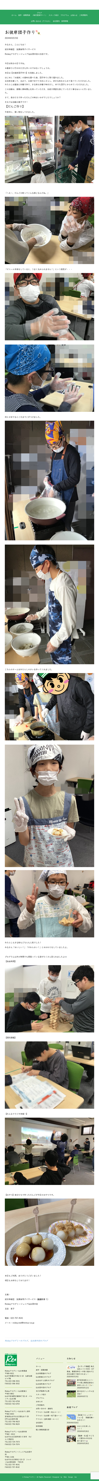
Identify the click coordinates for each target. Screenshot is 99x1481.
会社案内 (56, 21)
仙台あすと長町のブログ (45, 1380)
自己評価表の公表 (42, 1391)
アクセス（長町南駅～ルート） (48, 1419)
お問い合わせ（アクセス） (41, 21)
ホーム (14, 15)
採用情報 (64, 21)
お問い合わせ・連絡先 (44, 1409)
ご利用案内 (83, 15)
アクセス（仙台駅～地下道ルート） (49, 1416)
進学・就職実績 (24, 15)
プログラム (40, 1398)
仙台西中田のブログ (39, 1341)
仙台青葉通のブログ (43, 1373)
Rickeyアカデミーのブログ (16, 1341)
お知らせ (74, 15)
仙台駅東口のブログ (43, 1377)
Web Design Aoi (70, 1477)
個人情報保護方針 (42, 1430)
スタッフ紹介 (54, 15)
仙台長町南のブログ (43, 1384)
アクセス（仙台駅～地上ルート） (48, 1412)
